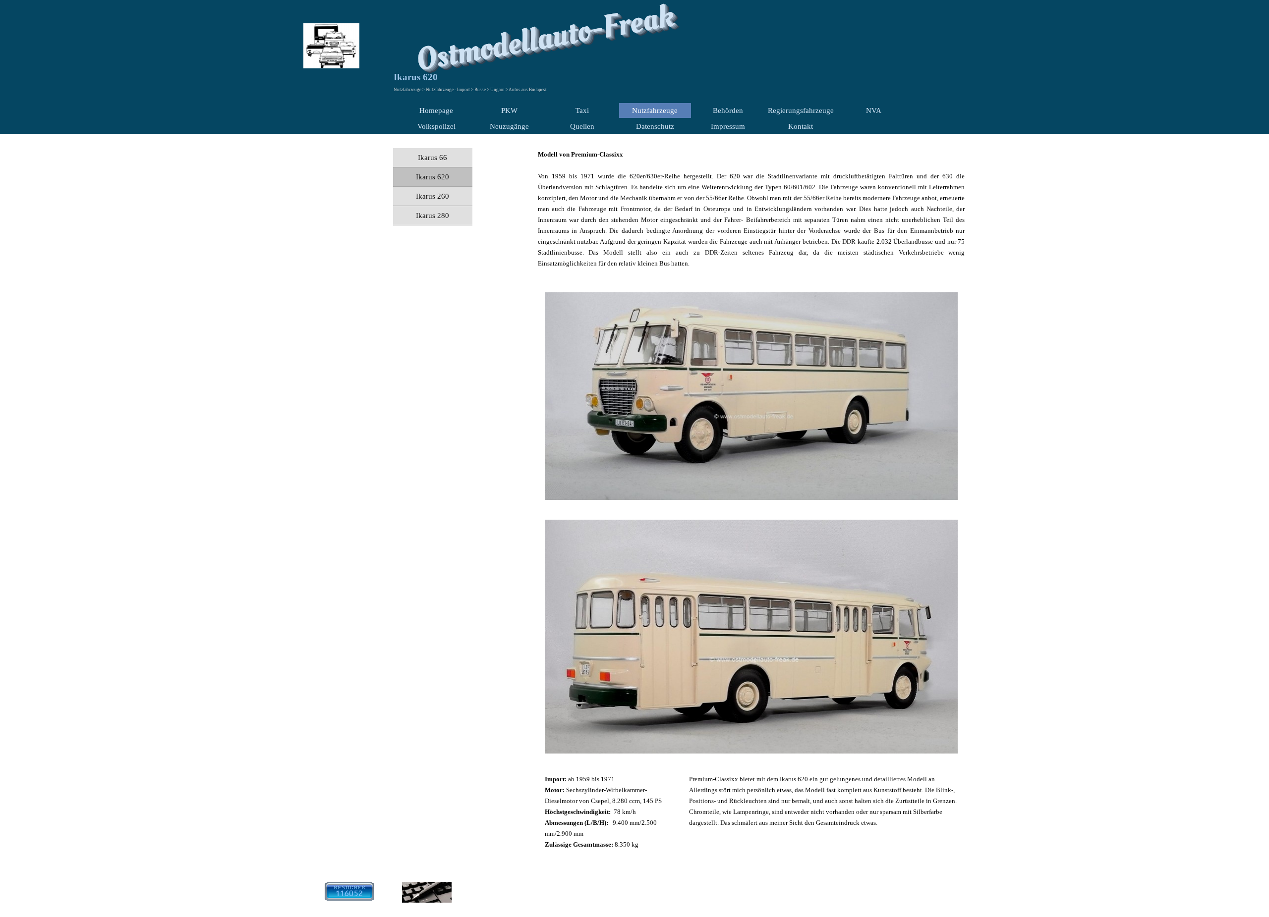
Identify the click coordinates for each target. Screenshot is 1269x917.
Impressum (728, 126)
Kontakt (800, 126)
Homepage (436, 110)
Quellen (582, 126)
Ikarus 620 (432, 177)
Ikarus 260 (432, 196)
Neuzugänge (509, 126)
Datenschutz (655, 126)
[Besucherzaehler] (349, 896)
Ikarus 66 (432, 158)
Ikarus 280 (432, 215)
